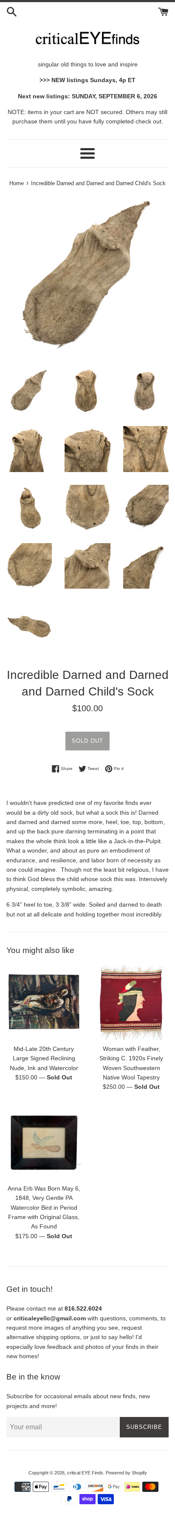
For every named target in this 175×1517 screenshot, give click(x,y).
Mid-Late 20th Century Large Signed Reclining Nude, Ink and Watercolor (44, 1058)
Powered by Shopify (126, 1472)
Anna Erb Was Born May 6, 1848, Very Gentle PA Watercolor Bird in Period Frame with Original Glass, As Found (44, 1207)
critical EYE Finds (85, 1472)
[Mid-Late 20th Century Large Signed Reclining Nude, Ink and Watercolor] (43, 1002)
